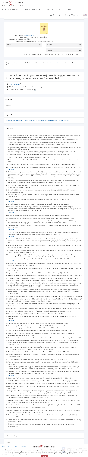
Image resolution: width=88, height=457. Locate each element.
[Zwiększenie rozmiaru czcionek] (55, 15)
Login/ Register (73, 15)
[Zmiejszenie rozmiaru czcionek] (47, 15)
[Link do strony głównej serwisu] (13, 3)
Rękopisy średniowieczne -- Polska (17, 120)
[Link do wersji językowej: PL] (84, 15)
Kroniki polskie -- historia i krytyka (58, 120)
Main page (5, 447)
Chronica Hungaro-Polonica (38, 120)
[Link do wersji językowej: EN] (86, 15)
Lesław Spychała (14, 84)
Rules (15, 447)
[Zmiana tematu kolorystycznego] (59, 15)
